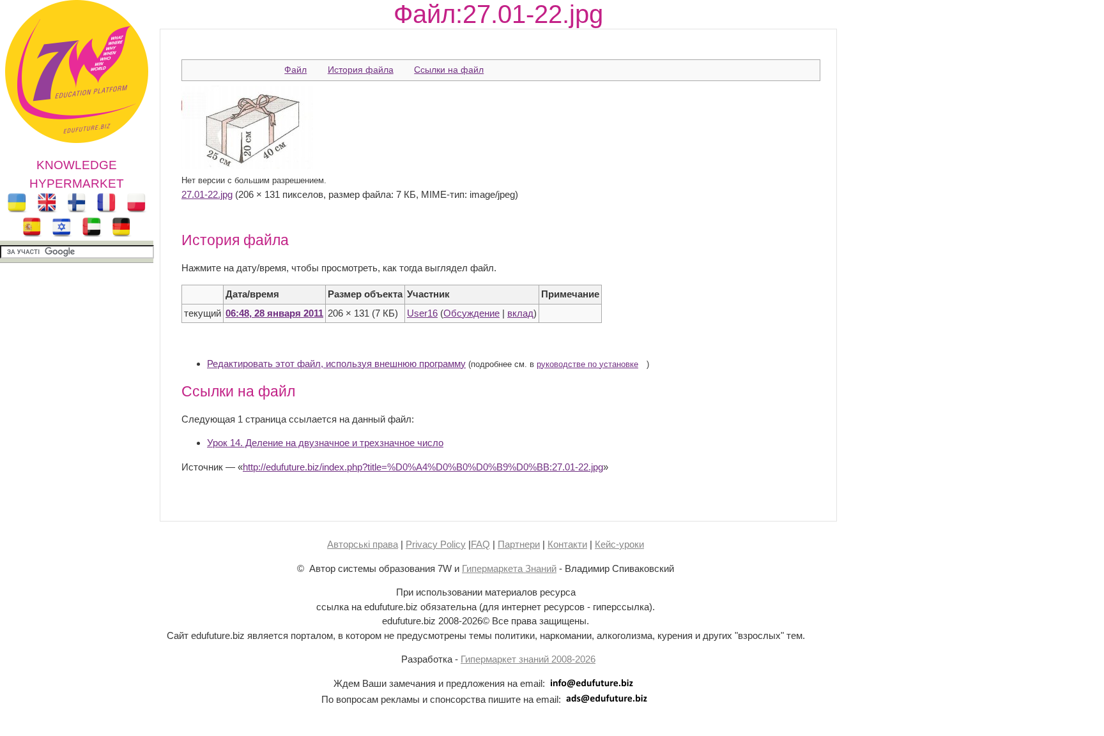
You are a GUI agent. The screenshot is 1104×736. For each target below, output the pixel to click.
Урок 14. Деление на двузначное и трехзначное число (325, 442)
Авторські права (362, 544)
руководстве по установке (587, 364)
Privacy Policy (436, 544)
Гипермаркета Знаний (509, 568)
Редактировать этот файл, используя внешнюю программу (336, 363)
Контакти (567, 544)
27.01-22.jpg (207, 194)
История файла (361, 69)
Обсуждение (471, 313)
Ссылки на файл (449, 69)
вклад (520, 313)
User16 (422, 313)
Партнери (519, 544)
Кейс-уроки (619, 544)
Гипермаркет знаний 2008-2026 (528, 659)
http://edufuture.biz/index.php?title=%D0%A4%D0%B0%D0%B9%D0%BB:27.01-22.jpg (423, 467)
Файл (295, 69)
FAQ (480, 544)
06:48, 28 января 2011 (274, 313)
